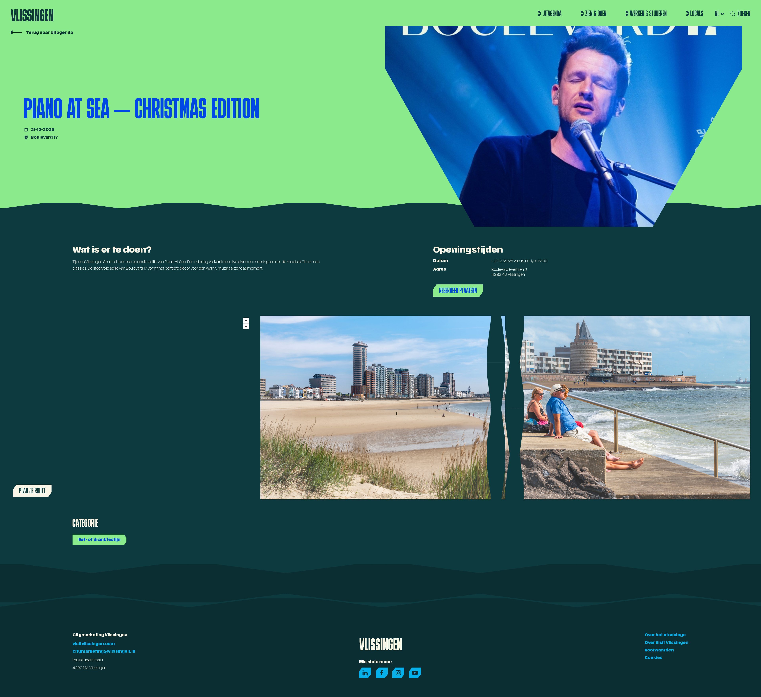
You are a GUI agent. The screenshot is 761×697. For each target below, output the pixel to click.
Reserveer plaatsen (458, 290)
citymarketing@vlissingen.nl (104, 652)
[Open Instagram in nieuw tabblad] (398, 672)
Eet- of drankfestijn (99, 540)
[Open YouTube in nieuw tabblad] (415, 672)
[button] (719, 13)
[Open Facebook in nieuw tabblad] (382, 672)
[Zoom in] (246, 320)
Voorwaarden (659, 650)
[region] (131, 407)
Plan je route (32, 490)
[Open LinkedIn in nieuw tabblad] (365, 672)
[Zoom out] (246, 326)
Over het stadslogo (665, 635)
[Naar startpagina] (32, 13)
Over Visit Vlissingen (666, 643)
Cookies (654, 658)
